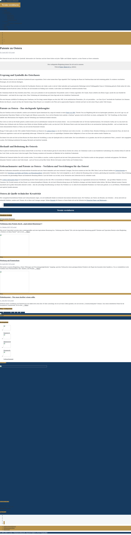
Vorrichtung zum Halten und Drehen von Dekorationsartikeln (24, 173)
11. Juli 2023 (3, 300)
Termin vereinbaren (10, 5)
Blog (5, 26)
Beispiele (53, 200)
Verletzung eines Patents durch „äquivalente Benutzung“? (21, 224)
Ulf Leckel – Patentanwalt (14, 23)
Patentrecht (10, 15)
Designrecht (10, 18)
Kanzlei (12, 312)
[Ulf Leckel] (3, 314)
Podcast (6, 28)
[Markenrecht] (7, 338)
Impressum (7, 529)
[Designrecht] (7, 347)
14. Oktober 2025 (5, 227)
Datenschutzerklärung (10, 526)
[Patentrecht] (7, 330)
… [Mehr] (27, 232)
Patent (5, 205)
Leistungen (7, 12)
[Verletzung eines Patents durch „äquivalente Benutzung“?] (7, 219)
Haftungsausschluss (9, 528)
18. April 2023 (4, 264)
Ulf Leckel (12, 52)
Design (1, 312)
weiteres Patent (51, 131)
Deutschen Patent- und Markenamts (97, 200)
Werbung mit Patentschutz (9, 260)
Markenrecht (10, 17)
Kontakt (6, 29)
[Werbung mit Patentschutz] (14, 255)
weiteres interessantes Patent (10, 179)
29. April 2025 (4, 52)
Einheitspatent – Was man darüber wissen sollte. (17, 297)
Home (5, 10)
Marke (16, 312)
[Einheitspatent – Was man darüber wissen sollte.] (14, 292)
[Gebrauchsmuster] (7, 356)
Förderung (6, 25)
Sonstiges (23, 312)
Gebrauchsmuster (12, 20)
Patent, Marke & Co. (65, 67)
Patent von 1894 (70, 112)
